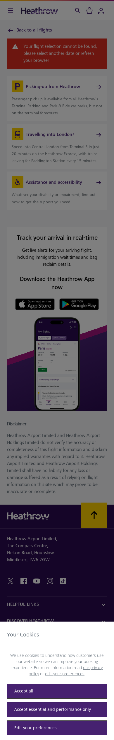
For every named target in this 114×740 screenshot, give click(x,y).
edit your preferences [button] (64, 673)
